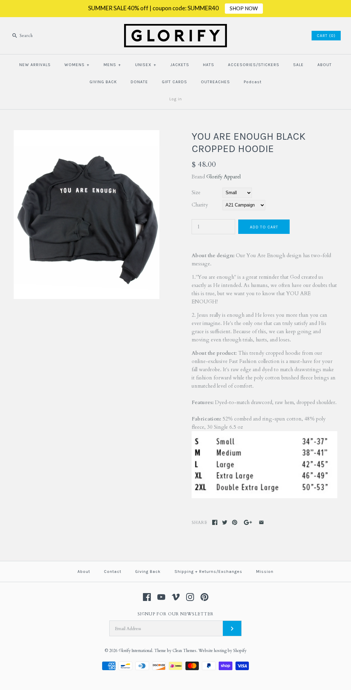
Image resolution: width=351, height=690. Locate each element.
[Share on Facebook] (214, 522)
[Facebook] (147, 597)
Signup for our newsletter (175, 614)
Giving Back (148, 571)
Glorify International (135, 650)
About (83, 571)
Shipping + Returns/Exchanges (208, 571)
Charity (200, 204)
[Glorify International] (175, 28)
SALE (298, 64)
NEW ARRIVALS (35, 64)
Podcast (253, 81)
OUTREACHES (215, 81)
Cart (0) (326, 35)
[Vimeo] (176, 597)
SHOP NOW (244, 8)
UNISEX (145, 64)
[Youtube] (161, 597)
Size (196, 192)
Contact (112, 571)
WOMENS (76, 64)
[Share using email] (261, 522)
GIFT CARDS (174, 81)
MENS (112, 64)
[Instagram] (190, 597)
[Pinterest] (204, 597)
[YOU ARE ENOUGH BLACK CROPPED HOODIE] (86, 134)
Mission (265, 571)
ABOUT (324, 64)
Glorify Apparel (223, 176)
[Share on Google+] (248, 522)
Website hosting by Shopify (222, 650)
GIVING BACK (103, 81)
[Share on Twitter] (224, 522)
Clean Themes (184, 650)
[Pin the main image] (234, 522)
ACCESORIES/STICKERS (253, 64)
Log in (175, 99)
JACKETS (179, 64)
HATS (208, 64)
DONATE (139, 81)
